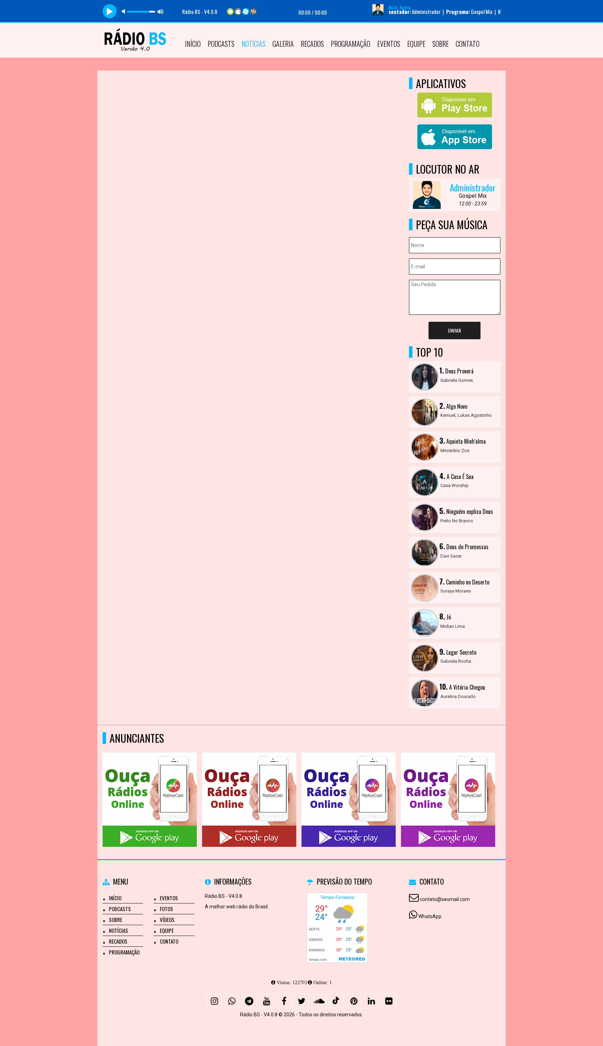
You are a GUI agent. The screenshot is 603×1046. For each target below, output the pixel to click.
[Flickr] (388, 1001)
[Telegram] (249, 1001)
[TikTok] (336, 1001)
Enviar (454, 330)
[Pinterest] (354, 1001)
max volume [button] (160, 11)
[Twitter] (301, 1001)
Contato (467, 43)
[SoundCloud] (319, 1001)
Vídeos (167, 919)
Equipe (416, 43)
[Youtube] (266, 1001)
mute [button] (124, 11)
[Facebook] (284, 1001)
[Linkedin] (371, 1001)
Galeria (283, 43)
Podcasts (221, 43)
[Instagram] (214, 1001)
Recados (312, 43)
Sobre (440, 43)
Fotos (166, 909)
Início (193, 43)
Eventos (388, 43)
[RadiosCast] (150, 787)
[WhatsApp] (231, 1001)
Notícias (253, 43)
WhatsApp (429, 916)
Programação (350, 43)
